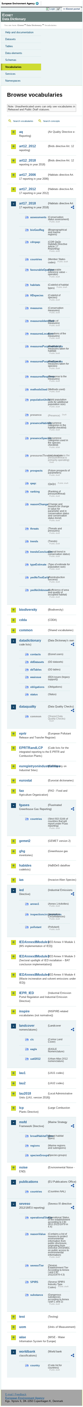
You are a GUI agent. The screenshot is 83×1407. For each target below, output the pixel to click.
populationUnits (38, 399)
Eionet (21, 25)
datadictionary (30, 640)
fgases (24, 805)
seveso (24, 1203)
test (22, 1316)
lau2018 (25, 1093)
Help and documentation (19, 32)
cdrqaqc (35, 242)
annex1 (34, 903)
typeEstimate (38, 564)
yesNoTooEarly (38, 577)
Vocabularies (13, 66)
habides (25, 865)
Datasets (10, 39)
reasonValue (38, 1234)
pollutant (35, 927)
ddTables (36, 669)
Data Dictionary (34, 25)
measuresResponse (38, 376)
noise (23, 1167)
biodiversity (28, 609)
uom (22, 1327)
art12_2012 (27, 146)
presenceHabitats (38, 423)
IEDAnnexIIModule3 (33, 956)
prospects (36, 470)
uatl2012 (35, 1058)
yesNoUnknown (38, 590)
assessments (38, 217)
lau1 (22, 1073)
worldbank (27, 1351)
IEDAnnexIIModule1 (33, 942)
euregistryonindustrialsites (33, 766)
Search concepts (51, 121)
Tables (9, 46)
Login (52, 9)
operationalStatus (38, 1217)
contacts (35, 654)
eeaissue (35, 677)
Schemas (10, 59)
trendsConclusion (38, 551)
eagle (33, 1049)
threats (34, 528)
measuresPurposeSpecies (38, 361)
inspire (24, 1011)
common (26, 630)
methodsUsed (38, 389)
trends (34, 541)
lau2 (22, 1083)
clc (32, 1039)
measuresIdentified (38, 320)
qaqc (33, 483)
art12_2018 (27, 160)
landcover (26, 1025)
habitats (35, 284)
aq (21, 132)
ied (21, 890)
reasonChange (38, 504)
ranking (35, 491)
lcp (21, 1107)
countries (36, 259)
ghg (22, 851)
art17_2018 (27, 203)
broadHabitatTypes (38, 1135)
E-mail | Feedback (15, 1394)
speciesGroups (38, 1155)
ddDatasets (37, 662)
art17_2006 (27, 174)
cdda (23, 620)
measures (36, 308)
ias (21, 879)
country (35, 1365)
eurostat (25, 780)
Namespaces (13, 80)
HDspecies (36, 295)
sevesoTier (37, 1265)
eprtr (22, 733)
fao (21, 790)
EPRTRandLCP (31, 748)
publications (28, 1181)
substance (36, 1294)
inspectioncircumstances (38, 914)
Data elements (13, 53)
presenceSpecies (38, 438)
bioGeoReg (37, 229)
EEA (21, 3)
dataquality (27, 706)
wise (22, 1337)
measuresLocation (38, 333)
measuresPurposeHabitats (38, 346)
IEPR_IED (26, 993)
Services (10, 73)
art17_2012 (27, 189)
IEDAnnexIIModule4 (33, 974)
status (34, 694)
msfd (23, 1122)
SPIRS (34, 1282)
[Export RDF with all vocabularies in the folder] (72, 207)
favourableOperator (38, 269)
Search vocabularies (23, 121)
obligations (37, 686)
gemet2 (24, 841)
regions (35, 1145)
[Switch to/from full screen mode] (59, 9)
